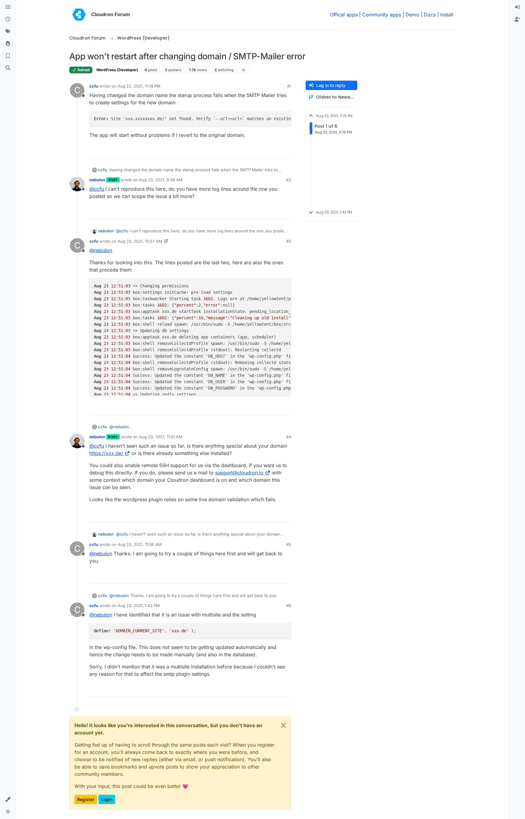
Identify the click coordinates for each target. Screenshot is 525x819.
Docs (430, 15)
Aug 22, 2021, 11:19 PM (139, 86)
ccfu (93, 86)
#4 (288, 436)
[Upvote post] (276, 150)
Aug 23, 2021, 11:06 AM (140, 544)
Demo (412, 15)
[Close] (283, 725)
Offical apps (344, 15)
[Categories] (7, 7)
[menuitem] (517, 7)
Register (85, 799)
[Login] (517, 7)
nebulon (97, 179)
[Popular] (7, 44)
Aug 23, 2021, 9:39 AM (161, 179)
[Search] (7, 68)
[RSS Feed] (243, 70)
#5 (288, 544)
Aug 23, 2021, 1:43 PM (139, 605)
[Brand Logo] (79, 14)
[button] (7, 799)
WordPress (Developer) (117, 70)
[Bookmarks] (7, 56)
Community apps (381, 15)
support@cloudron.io (239, 473)
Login (106, 799)
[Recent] (7, 19)
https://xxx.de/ (106, 453)
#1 (289, 86)
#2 (288, 179)
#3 (288, 241)
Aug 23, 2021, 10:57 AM (140, 241)
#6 (288, 605)
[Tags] (7, 31)
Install (446, 15)
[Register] (517, 19)
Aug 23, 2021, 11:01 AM (160, 436)
